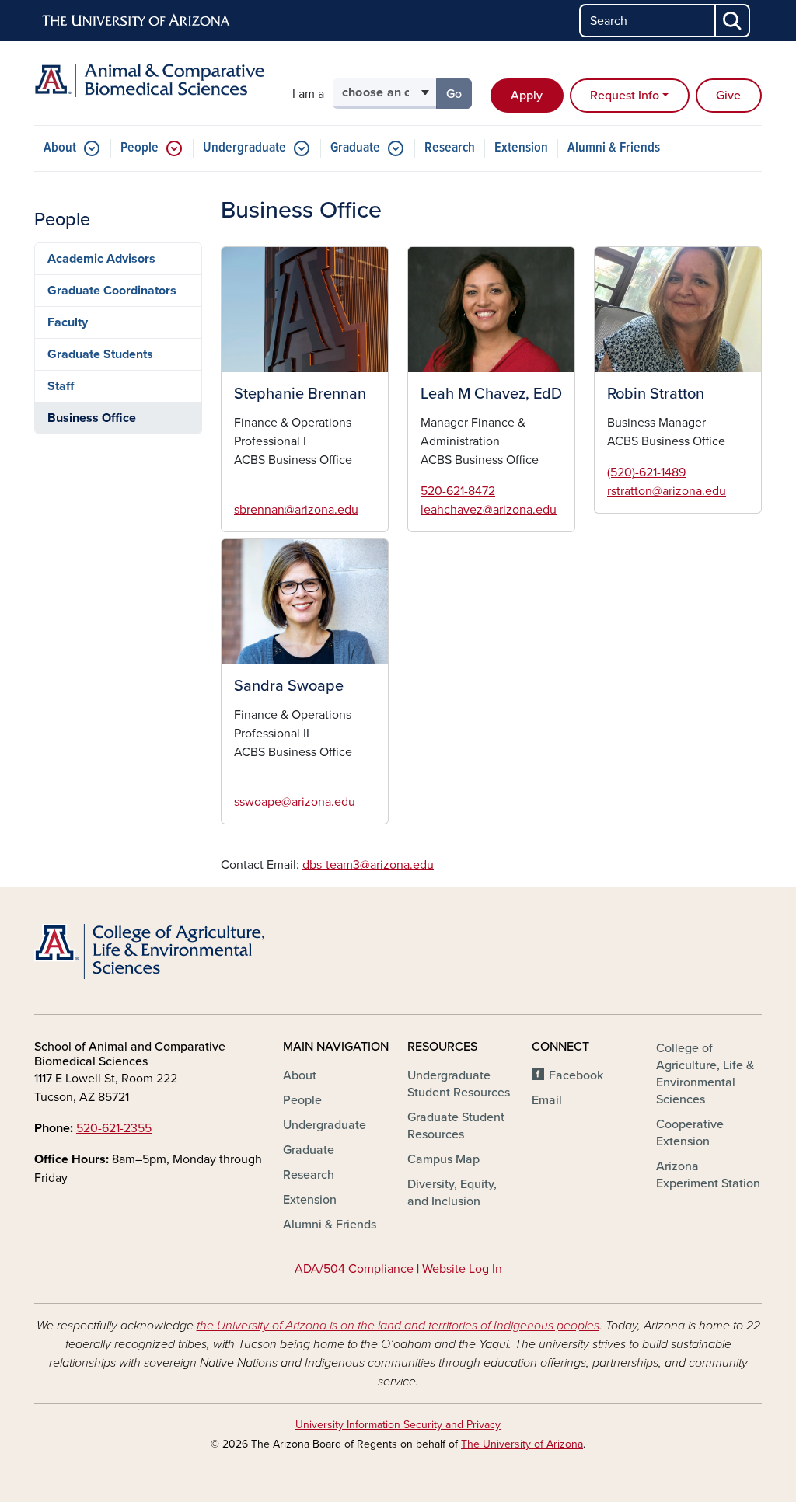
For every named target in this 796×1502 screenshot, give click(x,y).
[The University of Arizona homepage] (137, 21)
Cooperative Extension (690, 1133)
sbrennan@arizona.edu (296, 510)
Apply (527, 95)
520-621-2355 (114, 1128)
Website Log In (462, 1269)
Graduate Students (100, 354)
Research (449, 148)
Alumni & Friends (613, 148)
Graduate (355, 148)
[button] (305, 309)
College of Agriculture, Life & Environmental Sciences (705, 1073)
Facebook (576, 1075)
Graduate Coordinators (111, 290)
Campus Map (443, 1159)
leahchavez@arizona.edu (489, 510)
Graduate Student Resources (455, 1126)
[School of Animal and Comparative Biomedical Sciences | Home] (149, 80)
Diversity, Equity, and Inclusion (452, 1192)
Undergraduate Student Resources (458, 1084)
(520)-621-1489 (646, 472)
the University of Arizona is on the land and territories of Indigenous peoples (398, 1325)
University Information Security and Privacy (398, 1424)
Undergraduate (244, 148)
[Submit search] (733, 20)
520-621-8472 (458, 491)
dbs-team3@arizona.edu (368, 865)
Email (547, 1100)
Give (728, 95)
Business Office (91, 418)
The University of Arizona (522, 1444)
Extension (521, 148)
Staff (60, 386)
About (60, 148)
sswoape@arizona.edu (294, 802)
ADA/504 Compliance (354, 1269)
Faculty (67, 322)
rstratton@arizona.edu (666, 491)
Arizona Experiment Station (708, 1175)
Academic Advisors (101, 259)
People (139, 148)
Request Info (624, 95)
